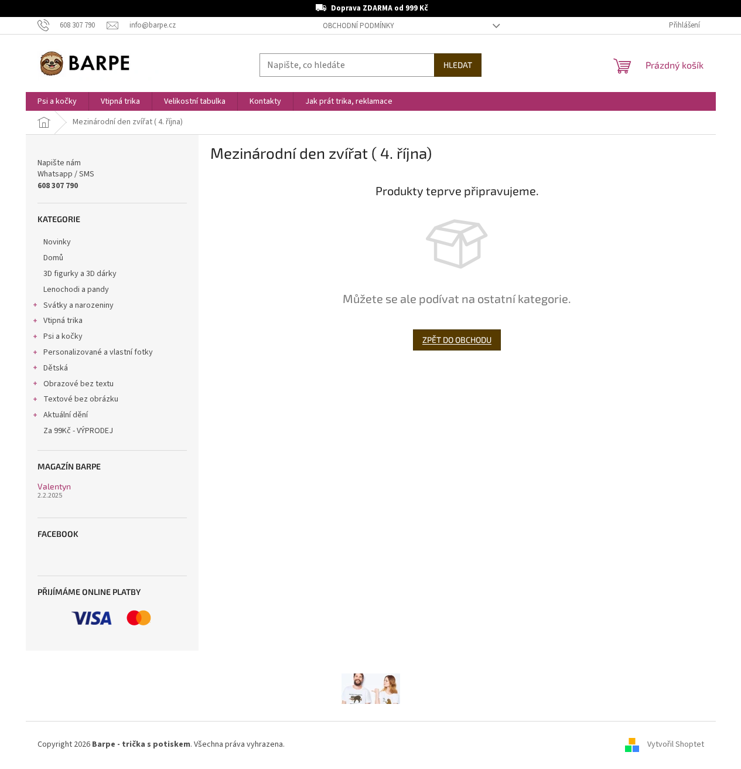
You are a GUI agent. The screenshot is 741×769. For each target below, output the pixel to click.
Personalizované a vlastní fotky (98, 352)
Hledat (457, 65)
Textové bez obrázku (80, 399)
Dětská (55, 368)
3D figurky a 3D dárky (80, 274)
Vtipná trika (63, 320)
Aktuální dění (65, 415)
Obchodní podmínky (358, 26)
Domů (53, 258)
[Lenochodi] (371, 688)
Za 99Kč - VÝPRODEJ (78, 431)
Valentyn (54, 486)
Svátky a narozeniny (78, 305)
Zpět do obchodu (456, 340)
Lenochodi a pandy (76, 289)
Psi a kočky (63, 336)
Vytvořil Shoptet (675, 745)
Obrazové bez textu (78, 384)
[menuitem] (57, 101)
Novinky (57, 242)
